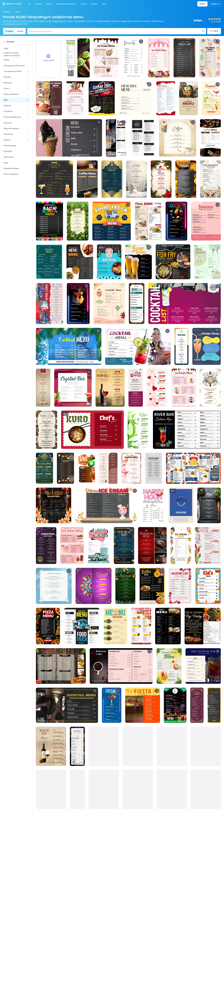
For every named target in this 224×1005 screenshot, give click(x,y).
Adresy (20, 31)
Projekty (9, 31)
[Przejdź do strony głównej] (10, 3)
